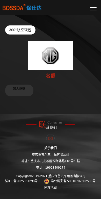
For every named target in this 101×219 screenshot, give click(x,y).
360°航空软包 (20, 30)
